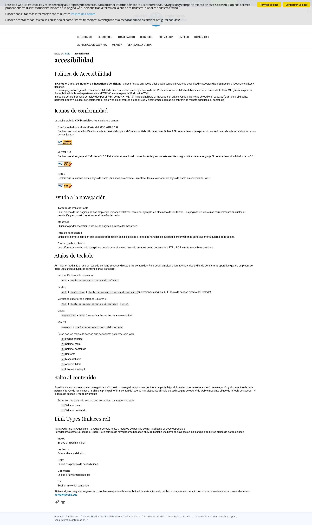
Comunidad (201, 37)
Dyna (232, 516)
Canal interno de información (69, 520)
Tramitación (126, 37)
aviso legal (173, 516)
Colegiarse (85, 37)
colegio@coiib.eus (65, 494)
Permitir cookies (269, 5)
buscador (59, 516)
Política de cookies (154, 516)
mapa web (73, 516)
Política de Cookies (83, 14)
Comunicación (218, 516)
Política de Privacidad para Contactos (120, 516)
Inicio (67, 53)
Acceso (187, 516)
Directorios (201, 516)
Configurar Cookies (296, 5)
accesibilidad (90, 516)
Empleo (184, 37)
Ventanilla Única (140, 44)
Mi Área (117, 44)
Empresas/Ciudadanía (92, 44)
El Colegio (105, 37)
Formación (166, 37)
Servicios (146, 37)
